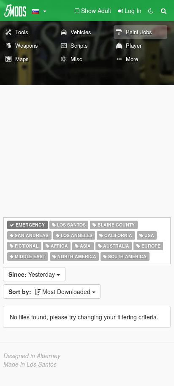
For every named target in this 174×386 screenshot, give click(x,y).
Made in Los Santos (30, 364)
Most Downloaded (50, 291)
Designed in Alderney (31, 355)
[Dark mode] (151, 10)
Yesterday (32, 274)
